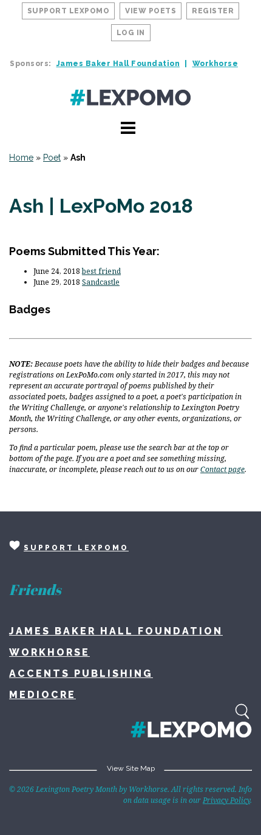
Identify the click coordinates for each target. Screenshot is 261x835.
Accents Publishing (81, 673)
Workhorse (215, 63)
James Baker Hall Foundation (118, 63)
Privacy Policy (226, 800)
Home (21, 157)
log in (131, 32)
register (213, 11)
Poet (52, 157)
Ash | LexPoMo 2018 (101, 206)
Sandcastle (101, 282)
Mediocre (42, 694)
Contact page (222, 469)
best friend (101, 271)
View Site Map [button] (131, 768)
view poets (150, 11)
